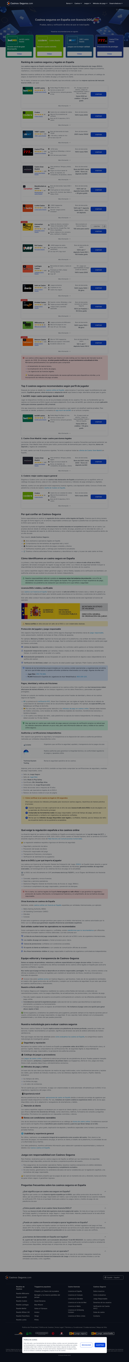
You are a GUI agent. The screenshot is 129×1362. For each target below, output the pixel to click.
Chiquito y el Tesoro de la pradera (46, 1291)
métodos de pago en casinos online (75, 708)
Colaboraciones (89, 1327)
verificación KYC (44, 701)
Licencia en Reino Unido (76, 1316)
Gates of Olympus (40, 1308)
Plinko (36, 1320)
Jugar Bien (33, 777)
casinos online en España (55, 390)
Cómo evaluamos (99, 1295)
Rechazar (86, 1345)
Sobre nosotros (98, 1291)
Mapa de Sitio (102, 1327)
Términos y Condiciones (73, 1327)
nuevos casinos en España (40, 1148)
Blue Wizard (38, 1305)
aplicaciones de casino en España (58, 1097)
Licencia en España (75, 1291)
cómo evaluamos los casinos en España (69, 1037)
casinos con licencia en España (35, 592)
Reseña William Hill (23, 1312)
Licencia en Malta (74, 1306)
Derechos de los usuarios (102, 1302)
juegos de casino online (32, 1058)
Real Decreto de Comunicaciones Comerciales (65, 839)
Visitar (19, 54)
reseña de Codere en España (54, 488)
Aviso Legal (59, 1327)
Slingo (36, 1316)
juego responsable (96, 633)
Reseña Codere (21, 1301)
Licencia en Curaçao (75, 1295)
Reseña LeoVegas (22, 1305)
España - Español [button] (113, 1277)
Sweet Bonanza (39, 1301)
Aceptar (100, 1345)
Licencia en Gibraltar (75, 1299)
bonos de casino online (81, 1121)
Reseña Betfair (21, 1308)
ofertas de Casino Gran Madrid (90, 450)
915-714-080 (41, 674)
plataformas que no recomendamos (81, 930)
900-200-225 (82, 677)
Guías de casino (99, 1312)
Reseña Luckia (21, 1320)
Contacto (96, 1316)
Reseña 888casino (22, 1293)
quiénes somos (43, 979)
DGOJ (78, 864)
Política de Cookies (46, 1327)
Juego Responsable (100, 1299)
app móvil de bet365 (63, 410)
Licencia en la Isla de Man (77, 1302)
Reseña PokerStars (23, 1316)
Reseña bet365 (21, 1297)
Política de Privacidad (30, 1327)
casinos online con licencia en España (47, 905)
